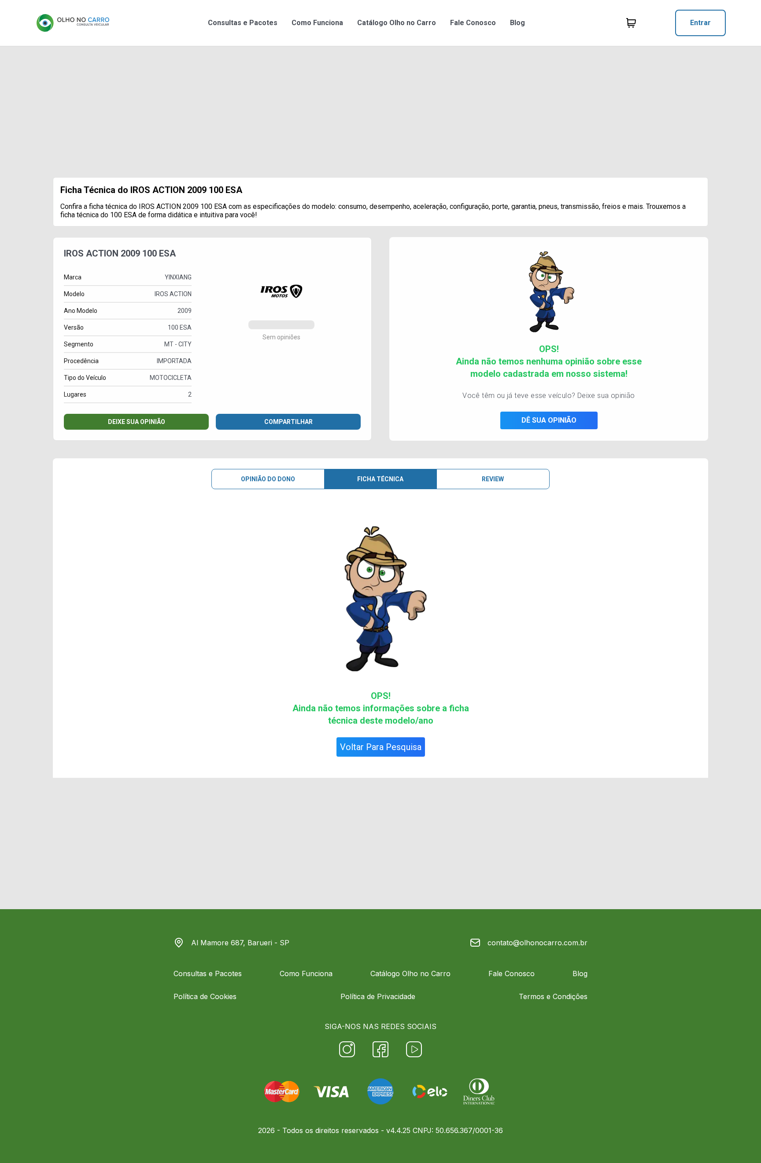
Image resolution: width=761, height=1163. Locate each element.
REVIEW (493, 479)
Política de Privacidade (377, 996)
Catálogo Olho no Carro (396, 23)
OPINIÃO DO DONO (268, 479)
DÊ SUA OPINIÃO (548, 420)
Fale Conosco (473, 23)
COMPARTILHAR (288, 421)
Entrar (700, 23)
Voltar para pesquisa (380, 747)
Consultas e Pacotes (242, 23)
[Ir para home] (72, 23)
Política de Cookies (205, 996)
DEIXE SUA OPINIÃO (136, 421)
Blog (517, 23)
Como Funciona (317, 23)
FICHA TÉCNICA (380, 479)
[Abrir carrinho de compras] (631, 23)
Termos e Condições (553, 996)
